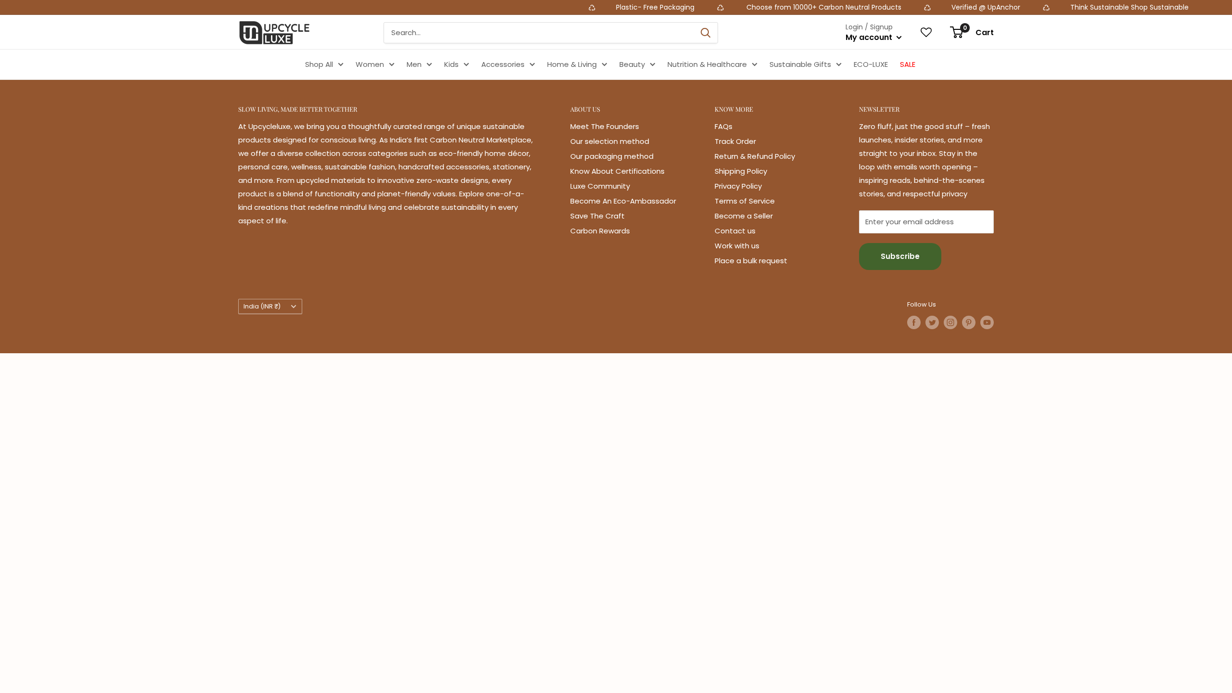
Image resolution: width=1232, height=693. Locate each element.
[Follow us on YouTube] (987, 322)
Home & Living (572, 64)
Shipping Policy (741, 171)
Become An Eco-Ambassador (623, 201)
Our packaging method (612, 156)
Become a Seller (744, 216)
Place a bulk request (751, 261)
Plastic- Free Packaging (617, 7)
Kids (451, 64)
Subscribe (900, 256)
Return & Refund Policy (755, 156)
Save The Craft (597, 216)
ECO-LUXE (871, 64)
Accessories (503, 64)
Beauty (632, 64)
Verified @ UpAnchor (946, 7)
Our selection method (609, 141)
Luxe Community (600, 186)
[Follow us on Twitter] (932, 322)
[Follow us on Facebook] (914, 322)
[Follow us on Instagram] (950, 322)
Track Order (735, 141)
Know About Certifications (617, 171)
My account (870, 37)
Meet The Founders (604, 126)
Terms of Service (745, 201)
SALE (907, 64)
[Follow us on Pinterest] (968, 322)
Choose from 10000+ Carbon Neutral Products (783, 7)
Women (370, 64)
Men (414, 64)
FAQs (723, 126)
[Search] (705, 33)
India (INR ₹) (262, 306)
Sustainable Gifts (800, 64)
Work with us (737, 246)
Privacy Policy (738, 186)
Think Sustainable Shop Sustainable (1090, 7)
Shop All (319, 64)
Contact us (735, 231)
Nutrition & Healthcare (707, 64)
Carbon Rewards (600, 231)
